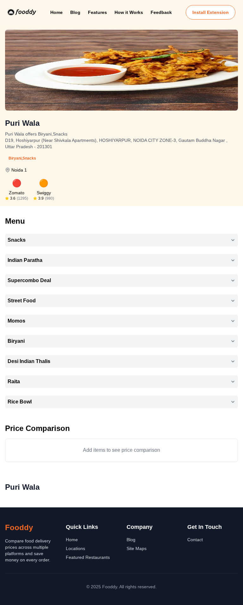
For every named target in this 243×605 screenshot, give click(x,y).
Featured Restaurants (88, 557)
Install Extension (210, 12)
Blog (75, 12)
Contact (195, 539)
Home (56, 12)
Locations (75, 548)
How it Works (129, 12)
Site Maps (136, 548)
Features (97, 12)
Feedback (161, 12)
